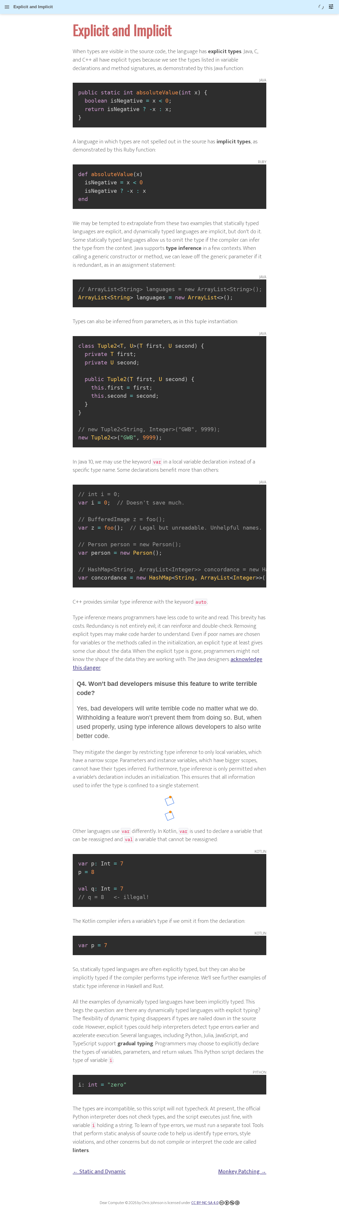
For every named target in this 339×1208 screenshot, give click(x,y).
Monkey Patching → (242, 1171)
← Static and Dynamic (99, 1171)
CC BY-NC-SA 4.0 (205, 1203)
